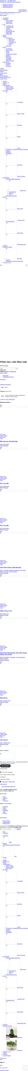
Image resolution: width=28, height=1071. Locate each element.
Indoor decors (9, 23)
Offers (4, 35)
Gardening (5, 19)
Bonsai (7, 51)
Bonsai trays (12, 39)
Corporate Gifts (9, 27)
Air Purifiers (9, 48)
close (1, 1059)
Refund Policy (6, 823)
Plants (4, 47)
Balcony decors (9, 20)
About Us (5, 798)
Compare (5, 1054)
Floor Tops (11, 40)
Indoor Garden (9, 86)
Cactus (7, 52)
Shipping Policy (7, 822)
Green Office (9, 21)
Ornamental (8, 58)
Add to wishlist (3, 373)
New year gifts (4, 483)
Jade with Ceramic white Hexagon (10, 567)
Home (4, 796)
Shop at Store (6, 62)
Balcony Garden (10, 88)
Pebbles (5, 813)
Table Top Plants (10, 60)
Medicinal (8, 56)
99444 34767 (12, 781)
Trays (10, 44)
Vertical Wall (9, 89)
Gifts (4, 24)
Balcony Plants (9, 50)
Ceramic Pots (9, 38)
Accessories (6, 17)
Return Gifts (9, 34)
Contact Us (5, 800)
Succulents (8, 59)
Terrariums (8, 66)
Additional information (8, 377)
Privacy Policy (6, 820)
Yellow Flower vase (6, 611)
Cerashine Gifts (9, 26)
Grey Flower (4, 740)
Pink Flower (4, 698)
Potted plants (9, 32)
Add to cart (3, 370)
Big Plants (8, 63)
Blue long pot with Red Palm (9, 441)
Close (1, 438)
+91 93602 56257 (11, 0)
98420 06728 (4, 784)
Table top (11, 43)
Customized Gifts (10, 221)
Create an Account (4, 1070)
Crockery (8, 28)
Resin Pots (8, 46)
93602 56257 (5, 781)
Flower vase (9, 30)
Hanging (8, 55)
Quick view (3, 434)
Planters (5, 36)
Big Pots (8, 64)
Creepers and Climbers (11, 54)
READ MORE (5, 765)
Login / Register (7, 1055)
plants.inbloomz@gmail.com (13, 2)
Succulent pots (12, 42)
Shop (4, 799)
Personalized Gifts (10, 31)
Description (5, 375)
